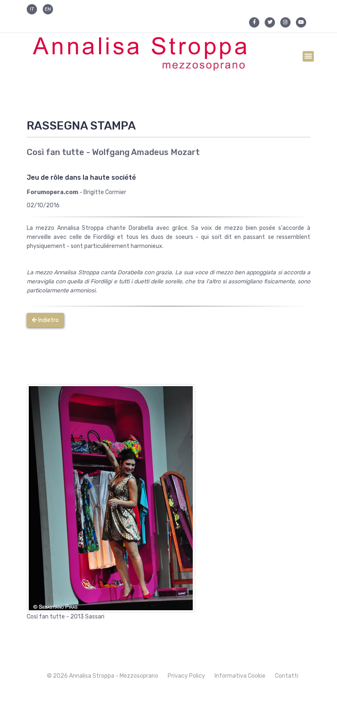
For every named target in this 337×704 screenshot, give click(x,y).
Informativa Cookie (240, 675)
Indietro (48, 320)
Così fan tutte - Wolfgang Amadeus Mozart (113, 152)
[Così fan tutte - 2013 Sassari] (111, 497)
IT (32, 9)
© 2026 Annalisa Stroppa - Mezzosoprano (102, 675)
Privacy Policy (186, 675)
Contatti (286, 675)
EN (48, 9)
